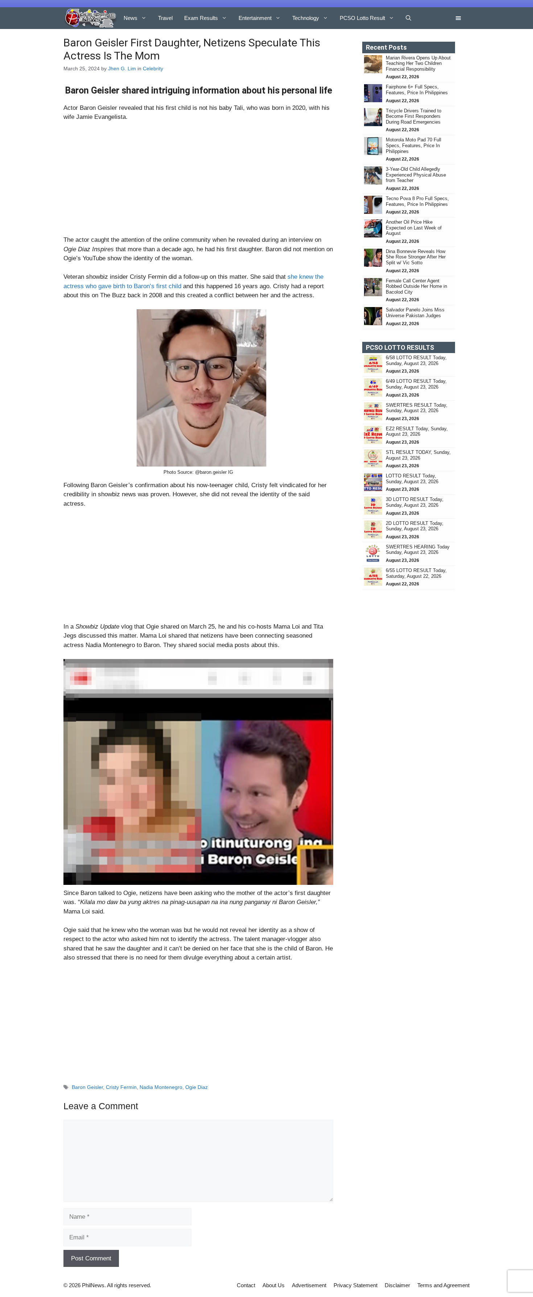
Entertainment (255, 18)
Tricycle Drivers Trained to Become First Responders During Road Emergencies (414, 116)
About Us (274, 1285)
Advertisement (309, 1285)
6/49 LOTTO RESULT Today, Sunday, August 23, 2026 (416, 384)
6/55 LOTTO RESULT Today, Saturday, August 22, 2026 (416, 573)
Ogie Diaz (196, 1087)
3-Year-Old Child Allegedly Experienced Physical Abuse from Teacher (416, 174)
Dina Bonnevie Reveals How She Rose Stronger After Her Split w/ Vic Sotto (416, 257)
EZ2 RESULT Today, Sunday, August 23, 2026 (417, 431)
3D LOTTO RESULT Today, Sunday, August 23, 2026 (414, 502)
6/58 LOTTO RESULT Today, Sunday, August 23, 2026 (416, 360)
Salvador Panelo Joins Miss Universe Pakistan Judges (415, 312)
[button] (408, 18)
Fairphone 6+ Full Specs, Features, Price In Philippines (417, 89)
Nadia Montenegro (161, 1087)
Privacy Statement (355, 1285)
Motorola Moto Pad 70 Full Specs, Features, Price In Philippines (413, 145)
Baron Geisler (87, 1087)
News (130, 18)
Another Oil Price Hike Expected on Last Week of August (414, 227)
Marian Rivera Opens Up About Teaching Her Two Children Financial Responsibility (418, 63)
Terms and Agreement (443, 1285)
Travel (165, 18)
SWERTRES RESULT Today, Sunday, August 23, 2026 (416, 408)
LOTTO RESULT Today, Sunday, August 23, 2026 (412, 478)
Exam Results (201, 18)
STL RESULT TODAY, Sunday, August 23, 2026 (418, 455)
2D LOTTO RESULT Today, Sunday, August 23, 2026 (414, 526)
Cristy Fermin (121, 1087)
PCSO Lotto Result (362, 18)
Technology (305, 18)
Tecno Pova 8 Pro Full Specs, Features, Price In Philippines (417, 201)
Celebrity (153, 68)
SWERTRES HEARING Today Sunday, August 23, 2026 (418, 549)
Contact (246, 1285)
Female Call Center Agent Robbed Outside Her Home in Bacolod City (416, 286)
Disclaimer (397, 1285)
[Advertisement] (198, 181)
